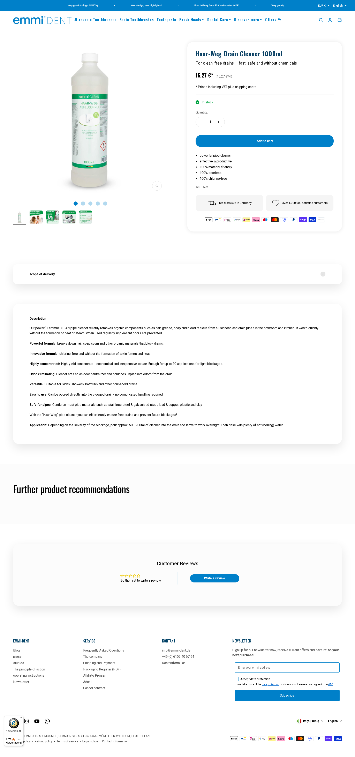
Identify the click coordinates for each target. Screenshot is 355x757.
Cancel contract (94, 688)
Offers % (273, 19)
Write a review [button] (214, 578)
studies (18, 663)
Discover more (246, 19)
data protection (270, 684)
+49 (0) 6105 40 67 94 (178, 657)
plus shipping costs (242, 87)
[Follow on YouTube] (37, 721)
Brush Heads (190, 19)
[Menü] (20, 718)
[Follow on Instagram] (26, 721)
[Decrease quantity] (202, 122)
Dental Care (217, 19)
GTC (330, 684)
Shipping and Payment (99, 663)
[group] (177, 274)
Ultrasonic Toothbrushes (95, 19)
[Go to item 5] (85, 218)
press (17, 657)
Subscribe (287, 695)
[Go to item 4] (69, 218)
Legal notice (90, 741)
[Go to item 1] (19, 218)
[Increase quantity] (219, 122)
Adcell (87, 682)
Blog (16, 650)
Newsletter (21, 682)
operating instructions (28, 675)
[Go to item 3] (52, 218)
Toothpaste (166, 19)
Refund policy (43, 741)
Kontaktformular (173, 663)
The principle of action (29, 669)
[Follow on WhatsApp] (47, 721)
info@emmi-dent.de (176, 650)
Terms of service (67, 741)
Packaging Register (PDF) (102, 669)
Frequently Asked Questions (103, 650)
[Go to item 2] (36, 218)
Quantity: (202, 112)
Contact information (115, 741)
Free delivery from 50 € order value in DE (208, 5)
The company (92, 657)
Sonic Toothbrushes (137, 19)
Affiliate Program (95, 675)
